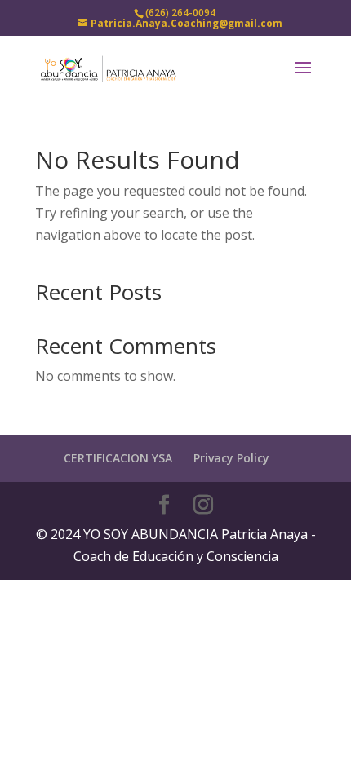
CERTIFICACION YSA (118, 458)
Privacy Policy (231, 458)
